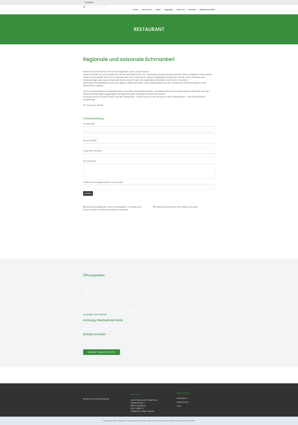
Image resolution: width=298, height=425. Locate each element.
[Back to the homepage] (94, 9)
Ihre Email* (89, 140)
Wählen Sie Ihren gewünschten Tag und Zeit (103, 182)
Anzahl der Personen (92, 150)
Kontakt (192, 9)
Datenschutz (182, 402)
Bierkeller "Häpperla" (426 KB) (101, 352)
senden (88, 193)
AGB (179, 406)
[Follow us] (84, 404)
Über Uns (181, 9)
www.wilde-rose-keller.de (95, 314)
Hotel (158, 9)
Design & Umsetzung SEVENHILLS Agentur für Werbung (142, 420)
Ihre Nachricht (89, 161)
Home (135, 9)
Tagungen (168, 9)
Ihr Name (89, 123)
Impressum (182, 398)
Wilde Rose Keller (207, 9)
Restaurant (147, 9)
